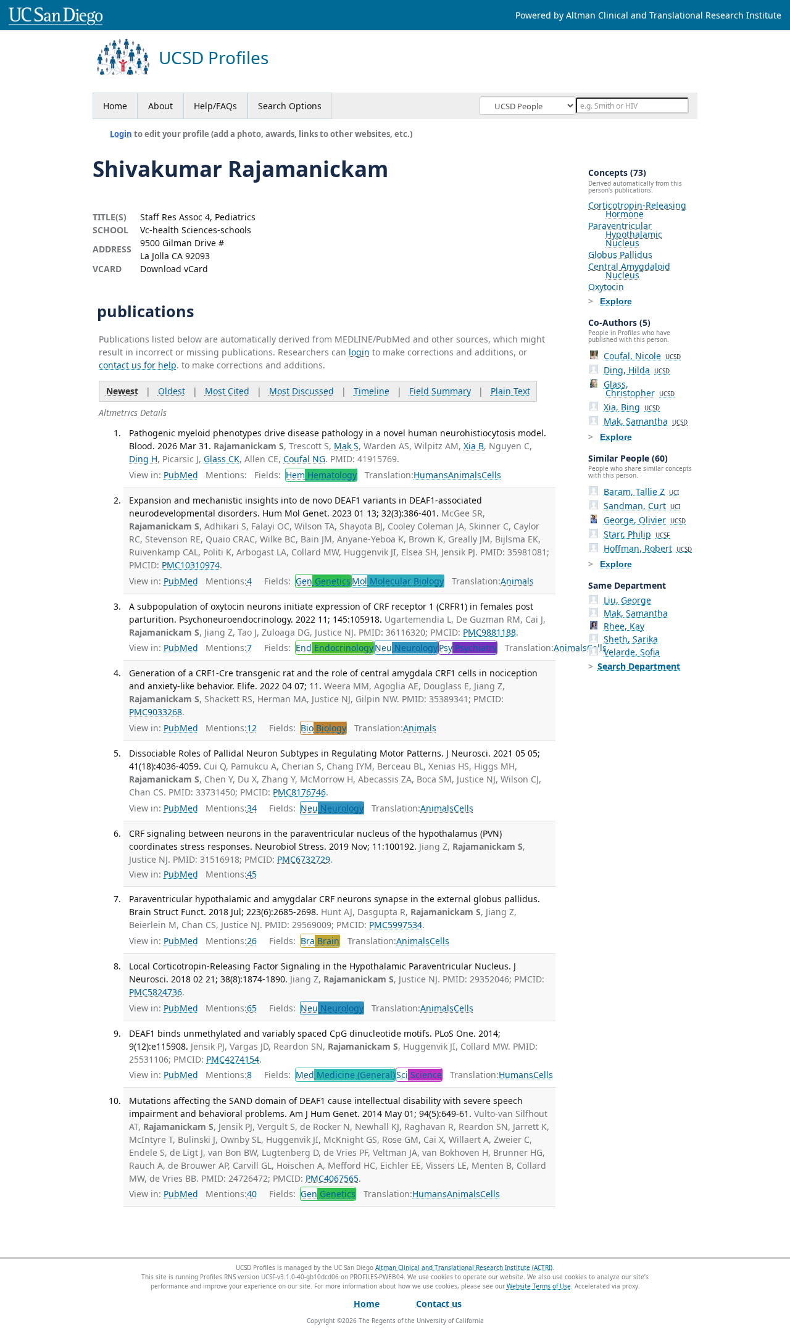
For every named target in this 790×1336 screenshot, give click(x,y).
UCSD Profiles (213, 57)
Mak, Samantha (646, 421)
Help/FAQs (215, 106)
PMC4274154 (232, 1059)
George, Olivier (645, 520)
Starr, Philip (637, 534)
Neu (406, 647)
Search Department (638, 666)
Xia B (474, 446)
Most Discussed (301, 391)
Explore (616, 301)
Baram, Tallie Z (641, 491)
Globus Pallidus (620, 254)
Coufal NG (304, 459)
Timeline (371, 391)
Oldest (171, 391)
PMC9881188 (489, 632)
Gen (323, 581)
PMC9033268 (155, 712)
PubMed (181, 475)
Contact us (439, 1303)
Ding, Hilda (637, 370)
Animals (464, 475)
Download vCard (174, 269)
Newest (122, 391)
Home (115, 106)
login (359, 352)
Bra (320, 941)
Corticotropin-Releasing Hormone (637, 209)
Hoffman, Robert (648, 548)
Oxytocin (606, 287)
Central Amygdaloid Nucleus (629, 270)
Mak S (346, 446)
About (160, 106)
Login (121, 133)
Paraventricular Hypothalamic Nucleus (625, 234)
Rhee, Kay (624, 626)
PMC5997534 (395, 925)
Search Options (290, 106)
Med (345, 1075)
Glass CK (221, 459)
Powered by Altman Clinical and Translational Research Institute (648, 15)
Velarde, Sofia (632, 652)
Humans (431, 475)
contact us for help (138, 365)
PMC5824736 (155, 992)
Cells (491, 475)
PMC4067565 (332, 1178)
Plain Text (510, 391)
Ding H (143, 459)
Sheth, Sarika (631, 639)
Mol (398, 581)
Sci (419, 1075)
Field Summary (440, 391)
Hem (321, 475)
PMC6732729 (303, 859)
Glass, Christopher (639, 388)
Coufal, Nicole (642, 356)
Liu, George (627, 600)
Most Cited (227, 391)
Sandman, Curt (642, 506)
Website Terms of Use (539, 1286)
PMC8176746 (299, 792)
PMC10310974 (191, 565)
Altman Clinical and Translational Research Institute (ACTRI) (463, 1267)
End (334, 647)
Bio (323, 728)
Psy (468, 647)
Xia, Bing (632, 407)
